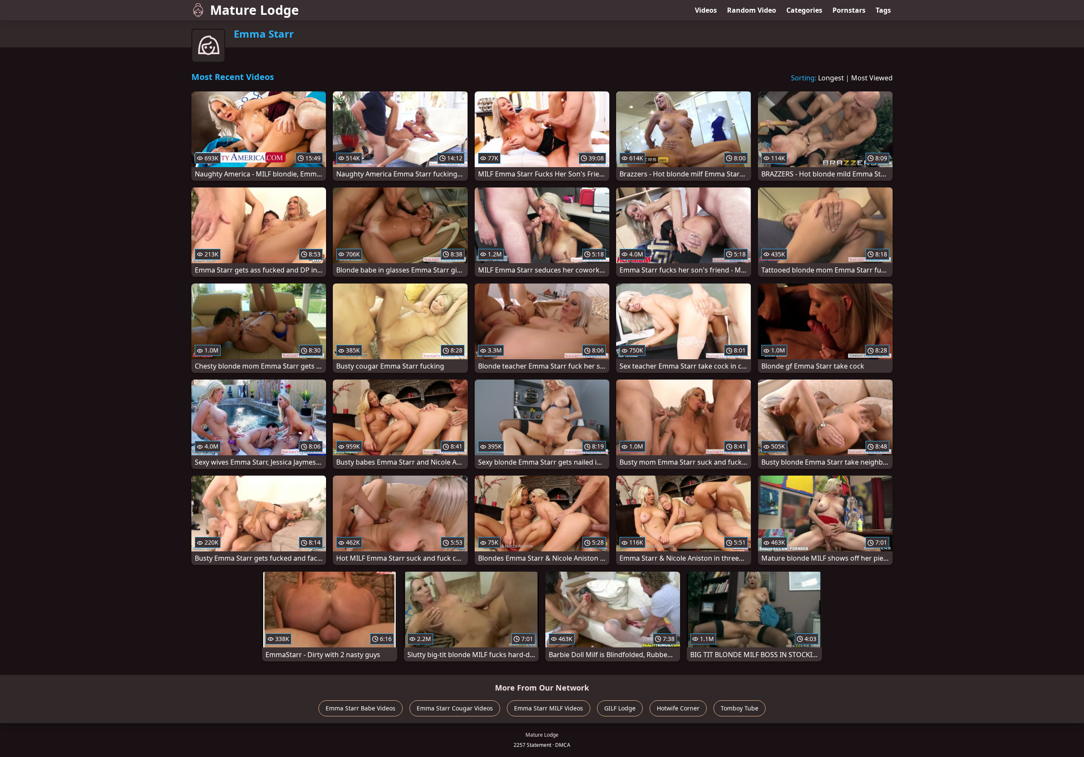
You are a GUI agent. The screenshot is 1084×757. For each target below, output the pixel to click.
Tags (883, 10)
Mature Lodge (254, 10)
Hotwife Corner (678, 708)
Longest (831, 78)
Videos (706, 10)
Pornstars (849, 10)
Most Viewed (872, 78)
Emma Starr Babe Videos (360, 708)
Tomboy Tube (739, 708)
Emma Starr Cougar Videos (455, 708)
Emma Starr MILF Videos (548, 708)
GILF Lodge (620, 708)
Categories (804, 10)
